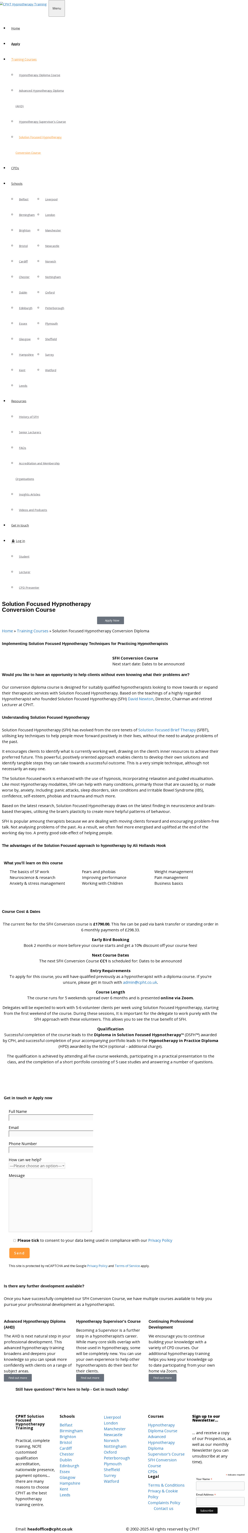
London (50, 215)
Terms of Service (127, 1266)
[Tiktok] (65, 1402)
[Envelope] (22, 1402)
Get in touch (20, 525)
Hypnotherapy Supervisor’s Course (42, 121)
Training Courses (24, 59)
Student (24, 556)
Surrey (49, 354)
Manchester (53, 230)
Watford (50, 370)
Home (15, 28)
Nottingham (53, 277)
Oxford (50, 292)
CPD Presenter (29, 587)
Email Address (206, 1494)
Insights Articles (29, 494)
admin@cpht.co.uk (140, 982)
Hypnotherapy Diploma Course (39, 75)
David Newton (140, 698)
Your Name (204, 1479)
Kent (22, 370)
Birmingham (27, 215)
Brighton (24, 230)
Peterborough (54, 308)
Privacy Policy (160, 1240)
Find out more (18, 1378)
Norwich (50, 261)
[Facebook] (33, 1402)
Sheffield (51, 339)
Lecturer (24, 572)
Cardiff (23, 261)
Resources (18, 401)
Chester (24, 277)
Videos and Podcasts (33, 510)
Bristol (23, 246)
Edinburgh (25, 308)
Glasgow (25, 339)
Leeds (23, 386)
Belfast (23, 199)
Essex (23, 323)
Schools (16, 184)
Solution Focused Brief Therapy (167, 730)
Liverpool (51, 199)
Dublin (23, 292)
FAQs (22, 448)
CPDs (15, 168)
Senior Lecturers (30, 432)
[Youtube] (54, 1402)
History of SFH (29, 417)
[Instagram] (43, 1402)
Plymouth (51, 323)
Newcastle (52, 246)
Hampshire (26, 354)
